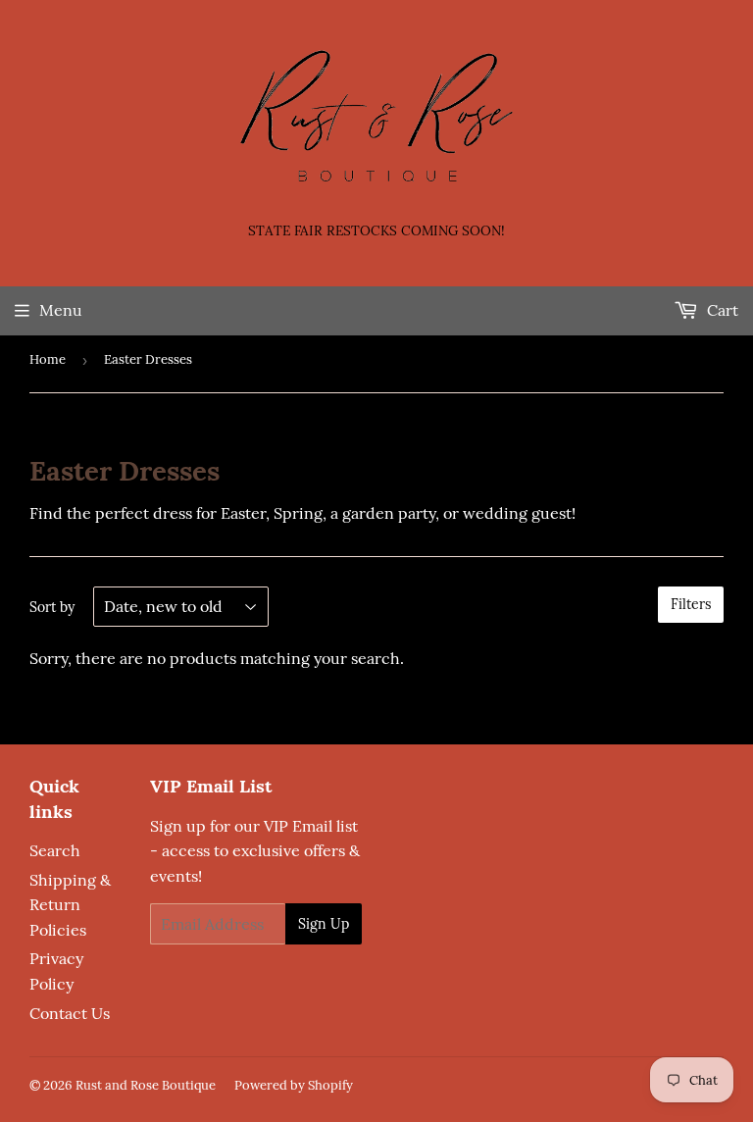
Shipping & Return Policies (70, 905)
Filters (691, 604)
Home (47, 359)
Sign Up (323, 924)
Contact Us (69, 1013)
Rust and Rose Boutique (145, 1085)
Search (54, 850)
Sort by (52, 607)
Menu (60, 310)
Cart (720, 310)
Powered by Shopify (293, 1085)
